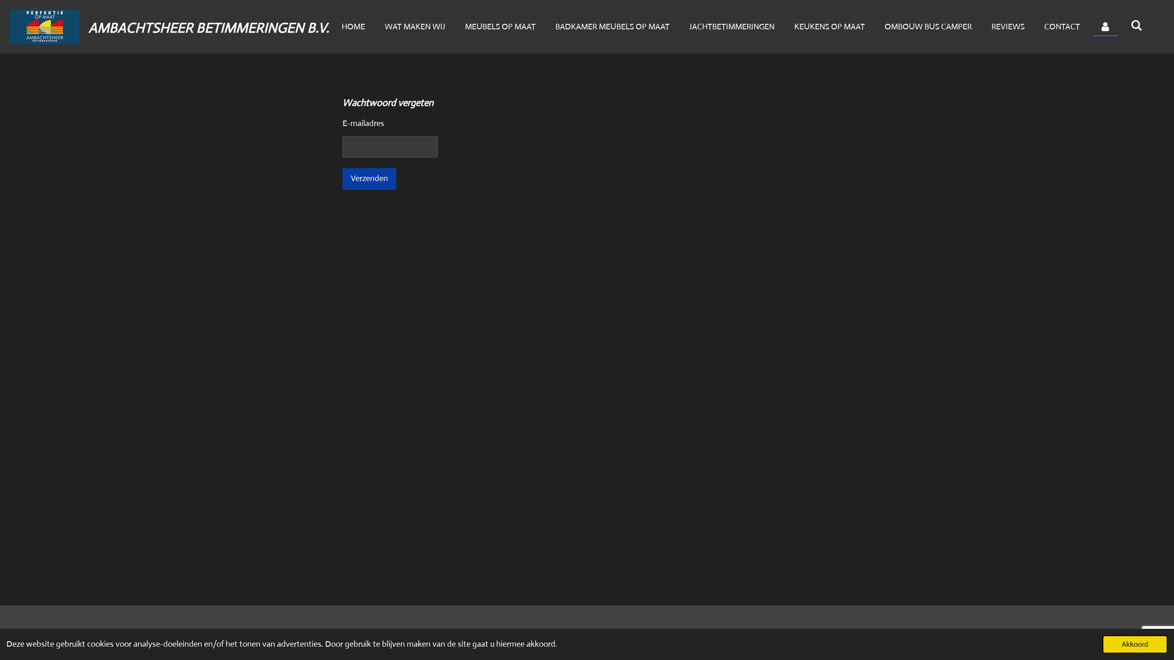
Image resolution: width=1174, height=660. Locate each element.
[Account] (1105, 26)
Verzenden (369, 178)
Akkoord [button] (1135, 644)
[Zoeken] (1136, 25)
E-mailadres (363, 123)
